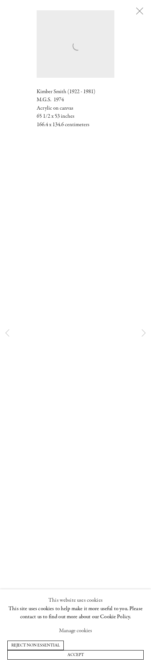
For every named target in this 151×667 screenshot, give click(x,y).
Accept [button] (75, 655)
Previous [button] (7, 333)
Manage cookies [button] (75, 631)
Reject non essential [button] (35, 645)
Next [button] (143, 333)
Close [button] (140, 11)
